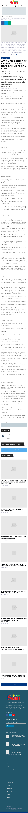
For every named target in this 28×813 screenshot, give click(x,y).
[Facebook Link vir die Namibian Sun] (7, 715)
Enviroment (9, 791)
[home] (14, 2)
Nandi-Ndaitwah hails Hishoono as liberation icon (13, 537)
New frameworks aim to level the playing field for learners (19, 744)
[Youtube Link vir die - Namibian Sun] (13, 715)
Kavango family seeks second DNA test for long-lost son (14, 592)
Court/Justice (10, 782)
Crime (8, 785)
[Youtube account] (15, 6)
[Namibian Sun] (16, 697)
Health (8, 794)
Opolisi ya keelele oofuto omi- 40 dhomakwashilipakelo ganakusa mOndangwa (13, 482)
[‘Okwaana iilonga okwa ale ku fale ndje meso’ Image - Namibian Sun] (14, 498)
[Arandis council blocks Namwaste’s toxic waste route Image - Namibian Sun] (14, 636)
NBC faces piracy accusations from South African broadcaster (13, 564)
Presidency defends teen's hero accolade (18, 735)
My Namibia (19, 808)
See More (14, 684)
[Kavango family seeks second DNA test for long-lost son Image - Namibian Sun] (14, 580)
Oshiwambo (10, 779)
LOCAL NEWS (9, 16)
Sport (8, 763)
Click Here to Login (14, 449)
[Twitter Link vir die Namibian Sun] (10, 715)
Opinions (9, 773)
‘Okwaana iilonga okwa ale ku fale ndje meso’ (12, 510)
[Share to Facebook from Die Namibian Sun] (2, 23)
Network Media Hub (16, 806)
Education (9, 788)
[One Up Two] (18, 6)
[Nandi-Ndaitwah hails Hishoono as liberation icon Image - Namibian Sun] (14, 525)
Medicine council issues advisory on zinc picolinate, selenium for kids (13, 676)
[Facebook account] (9, 6)
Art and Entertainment (12, 769)
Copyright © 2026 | (7, 806)
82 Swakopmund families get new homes (19, 751)
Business (9, 776)
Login (24, 6)
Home (2, 16)
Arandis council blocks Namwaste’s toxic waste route (12, 648)
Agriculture (9, 766)
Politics (8, 797)
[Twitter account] (12, 6)
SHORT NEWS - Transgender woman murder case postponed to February (14, 620)
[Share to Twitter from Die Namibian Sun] (6, 23)
